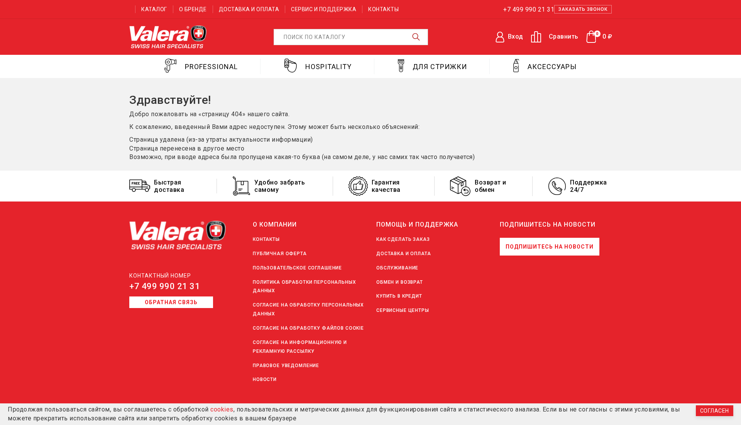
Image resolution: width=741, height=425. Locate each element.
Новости (265, 379)
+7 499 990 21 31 (164, 286)
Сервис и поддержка (323, 9)
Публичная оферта (280, 253)
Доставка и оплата (249, 9)
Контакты (383, 9)
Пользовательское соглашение (297, 268)
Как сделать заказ (403, 239)
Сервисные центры (402, 310)
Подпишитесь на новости (550, 247)
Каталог (154, 9)
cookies (221, 409)
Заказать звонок (582, 9)
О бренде (193, 9)
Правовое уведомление (286, 365)
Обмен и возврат (399, 282)
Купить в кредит (399, 296)
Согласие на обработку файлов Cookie (308, 328)
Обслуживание (397, 268)
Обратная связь (171, 302)
